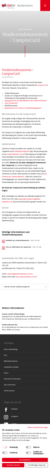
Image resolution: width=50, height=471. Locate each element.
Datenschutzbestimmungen (38, 427)
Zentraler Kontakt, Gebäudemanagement (17, 287)
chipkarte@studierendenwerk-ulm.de (20, 274)
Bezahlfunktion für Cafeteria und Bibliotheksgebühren (23, 108)
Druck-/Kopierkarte (11, 103)
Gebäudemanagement (22, 151)
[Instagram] (11, 419)
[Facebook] (11, 411)
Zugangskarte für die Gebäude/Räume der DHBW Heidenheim (26, 101)
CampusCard (42, 85)
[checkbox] (5, 447)
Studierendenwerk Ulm (14, 154)
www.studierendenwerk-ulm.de (26, 277)
